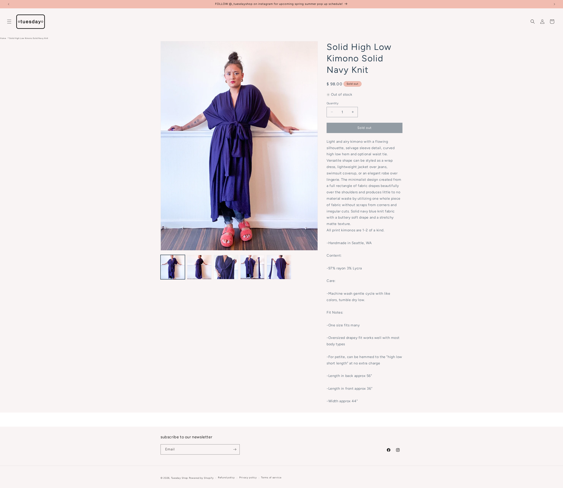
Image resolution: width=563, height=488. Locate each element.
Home (3, 38)
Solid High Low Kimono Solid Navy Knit (28, 38)
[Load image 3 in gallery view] (226, 267)
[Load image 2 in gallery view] (199, 267)
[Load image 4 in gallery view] (252, 267)
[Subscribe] (234, 449)
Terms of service (271, 477)
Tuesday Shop (179, 478)
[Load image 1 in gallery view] (173, 267)
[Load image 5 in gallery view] (279, 267)
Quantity (332, 103)
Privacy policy (248, 477)
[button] (9, 21)
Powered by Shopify (201, 478)
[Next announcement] (554, 4)
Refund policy (226, 477)
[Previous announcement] (8, 4)
